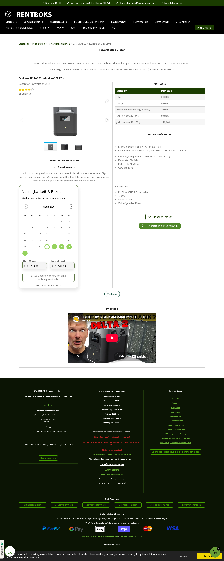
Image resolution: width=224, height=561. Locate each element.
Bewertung (175, 412)
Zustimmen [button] (209, 556)
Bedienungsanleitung (175, 429)
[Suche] (113, 27)
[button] (107, 101)
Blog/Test (175, 407)
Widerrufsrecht (135, 536)
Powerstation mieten (59, 43)
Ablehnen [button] (184, 556)
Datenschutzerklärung (107, 536)
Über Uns (175, 403)
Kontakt (175, 399)
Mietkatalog (38, 43)
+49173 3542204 (112, 470)
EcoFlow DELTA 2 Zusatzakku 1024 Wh (92, 43)
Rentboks (48, 405)
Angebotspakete (175, 421)
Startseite (24, 43)
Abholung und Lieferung (175, 434)
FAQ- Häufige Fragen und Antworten (175, 442)
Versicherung (175, 416)
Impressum (87, 536)
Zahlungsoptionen (176, 425)
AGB (94, 536)
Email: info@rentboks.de (112, 474)
